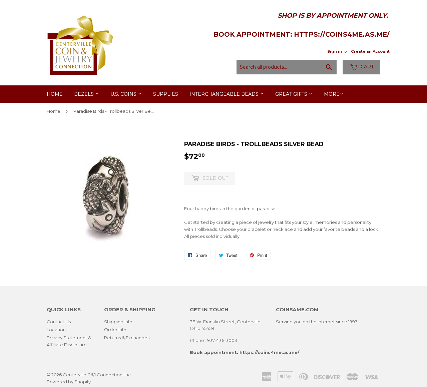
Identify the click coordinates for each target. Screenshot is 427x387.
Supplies (165, 94)
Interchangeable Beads (224, 94)
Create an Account (370, 51)
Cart (366, 67)
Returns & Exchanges (126, 337)
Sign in (334, 51)
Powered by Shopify (69, 381)
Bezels (84, 94)
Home (55, 94)
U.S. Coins (124, 94)
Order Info (115, 329)
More (332, 94)
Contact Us (59, 321)
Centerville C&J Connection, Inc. (97, 374)
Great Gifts (292, 94)
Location (56, 329)
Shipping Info (118, 321)
